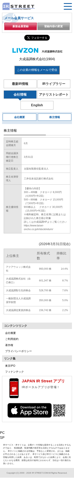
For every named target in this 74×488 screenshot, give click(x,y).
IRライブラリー (53, 83)
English (37, 105)
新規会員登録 (21, 26)
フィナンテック (14, 371)
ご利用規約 (11, 339)
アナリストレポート (54, 94)
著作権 (9, 345)
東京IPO (10, 365)
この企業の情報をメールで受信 (37, 69)
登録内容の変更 (53, 26)
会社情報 (20, 94)
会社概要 (19, 117)
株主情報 (54, 117)
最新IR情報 (20, 83)
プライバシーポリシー (18, 351)
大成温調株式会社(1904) (37, 59)
